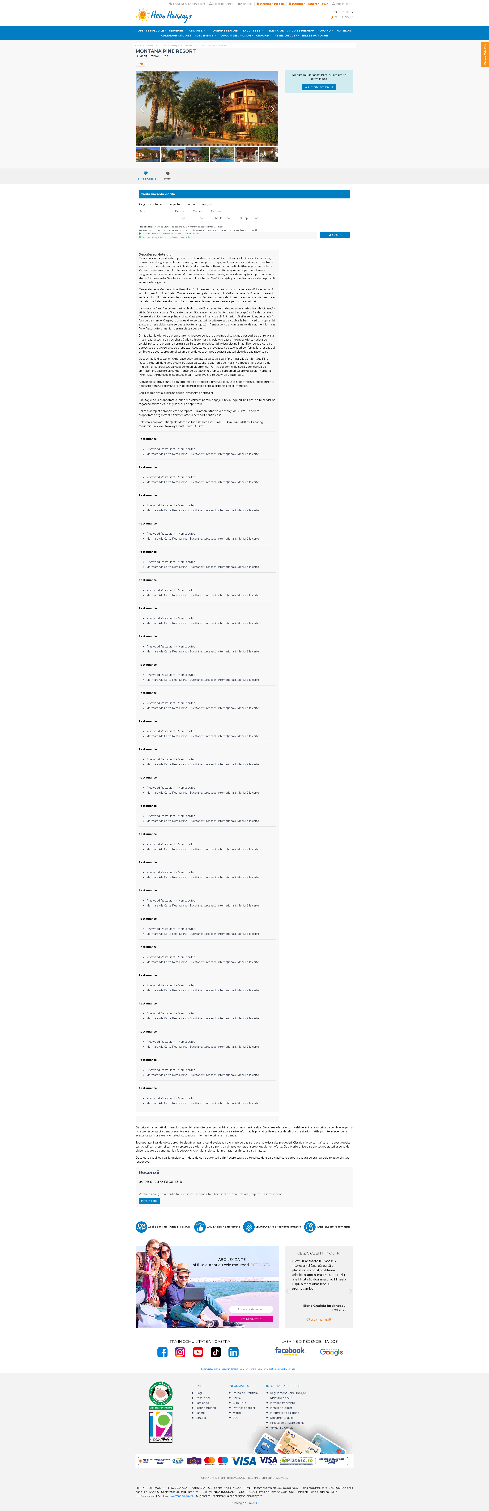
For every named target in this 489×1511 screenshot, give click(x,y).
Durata (179, 211)
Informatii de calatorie (284, 1413)
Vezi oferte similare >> (319, 87)
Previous (141, 108)
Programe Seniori (223, 30)
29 (262, 145)
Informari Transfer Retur (309, 4)
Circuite (196, 30)
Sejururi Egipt (265, 1368)
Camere (198, 211)
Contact (246, 4)
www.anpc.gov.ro (182, 1496)
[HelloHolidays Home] (164, 15)
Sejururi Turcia (248, 1368)
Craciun (262, 35)
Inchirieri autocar (281, 1408)
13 (192, 145)
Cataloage (202, 1403)
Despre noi (202, 1398)
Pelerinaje (275, 30)
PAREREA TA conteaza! (188, 4)
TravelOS (253, 1503)
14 (196, 145)
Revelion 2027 (286, 35)
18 (214, 145)
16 (205, 145)
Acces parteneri (222, 4)
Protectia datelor (244, 1408)
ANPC (237, 1398)
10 (179, 145)
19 (218, 145)
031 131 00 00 (343, 17)
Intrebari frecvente (282, 1403)
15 (201, 145)
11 (183, 145)
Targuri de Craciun (235, 35)
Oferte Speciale (151, 30)
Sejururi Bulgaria (210, 1368)
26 (249, 145)
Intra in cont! (149, 1201)
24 (240, 145)
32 (275, 145)
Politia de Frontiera (245, 1393)
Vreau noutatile (251, 1319)
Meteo (237, 1413)
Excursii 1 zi (252, 30)
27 (253, 145)
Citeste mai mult (318, 1319)
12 (187, 145)
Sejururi (176, 30)
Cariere (200, 1413)
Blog (198, 1393)
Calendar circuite (176, 35)
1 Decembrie (204, 35)
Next (273, 108)
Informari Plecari (271, 4)
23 (236, 145)
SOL (235, 1418)
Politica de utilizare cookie (287, 1422)
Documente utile (281, 1418)
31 (271, 145)
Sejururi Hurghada (285, 1368)
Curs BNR (239, 1403)
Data (142, 211)
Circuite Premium (300, 30)
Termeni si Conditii (282, 1427)
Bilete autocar (315, 35)
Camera (217, 211)
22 (231, 145)
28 (258, 145)
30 (267, 145)
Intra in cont (343, 4)
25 (245, 145)
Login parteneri (205, 1408)
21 (227, 145)
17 (209, 145)
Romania (324, 30)
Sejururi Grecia (230, 1368)
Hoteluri (344, 30)
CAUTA (336, 235)
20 (223, 145)
